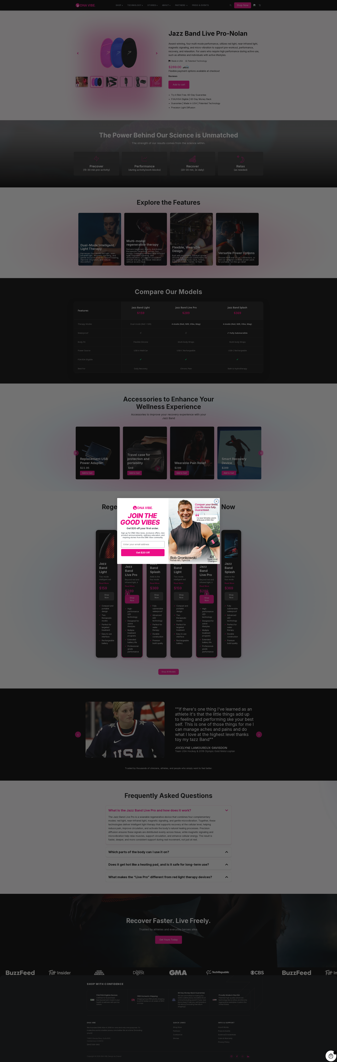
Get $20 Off (143, 552)
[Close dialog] (216, 501)
